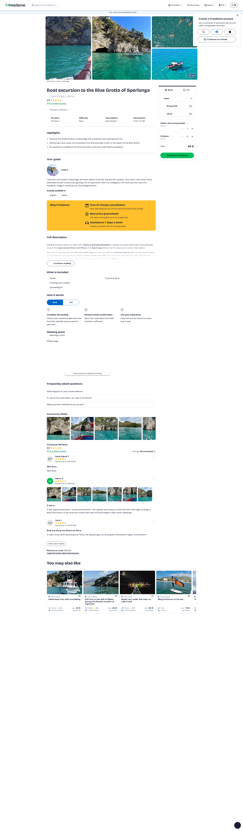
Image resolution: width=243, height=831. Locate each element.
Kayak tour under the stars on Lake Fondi (136, 600)
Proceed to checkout (177, 155)
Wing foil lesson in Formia (170, 599)
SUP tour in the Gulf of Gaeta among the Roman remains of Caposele (99, 601)
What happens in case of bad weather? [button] (65, 391)
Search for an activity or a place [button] (47, 5)
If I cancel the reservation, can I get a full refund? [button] (69, 398)
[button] (237, 825)
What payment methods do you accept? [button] (65, 404)
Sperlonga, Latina (62, 96)
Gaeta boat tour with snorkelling (64, 599)
